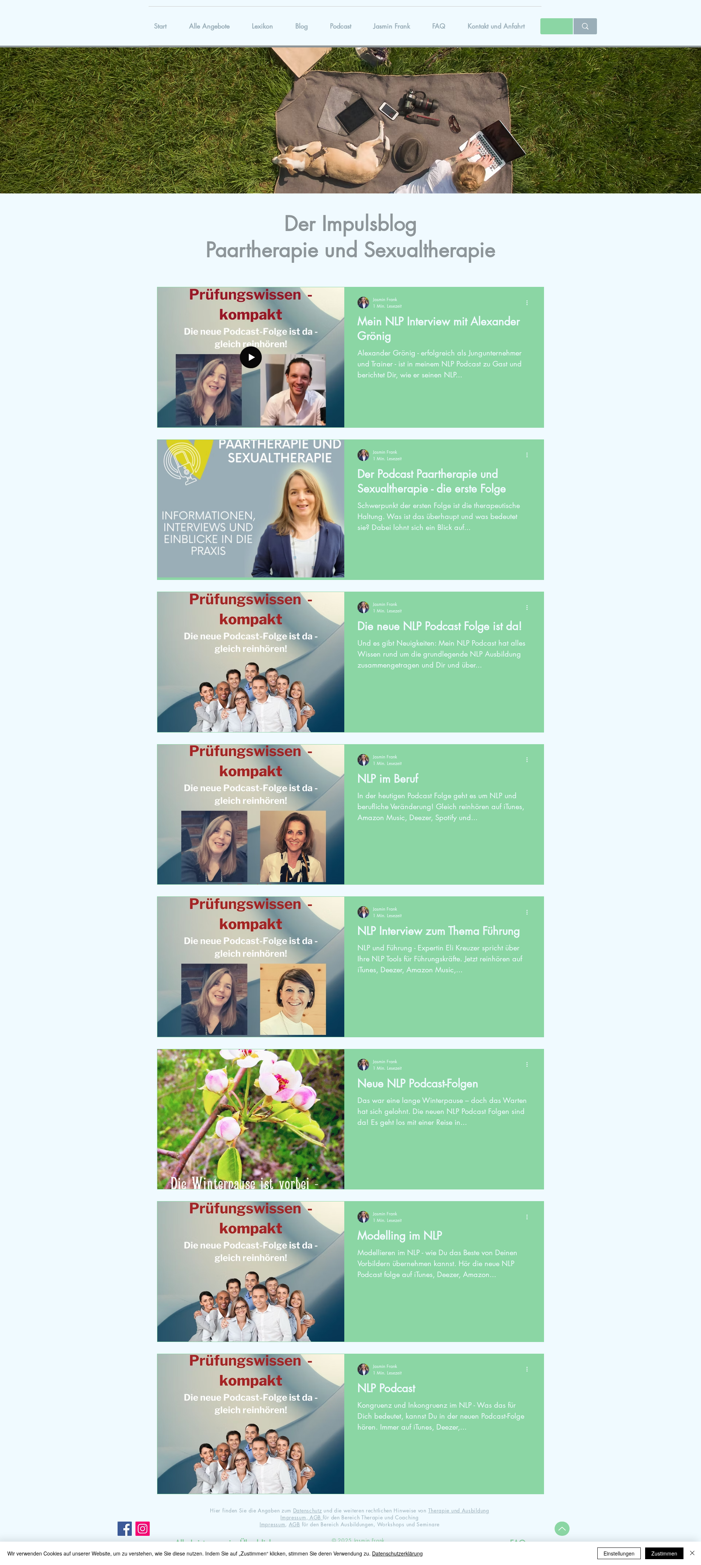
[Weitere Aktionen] (529, 302)
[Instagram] (142, 1529)
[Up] (562, 1529)
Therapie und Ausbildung (458, 1510)
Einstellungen (619, 1553)
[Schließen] (692, 1553)
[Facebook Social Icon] (125, 1529)
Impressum (293, 1517)
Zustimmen (664, 1553)
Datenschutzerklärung (397, 1553)
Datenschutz (307, 1510)
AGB (315, 1517)
